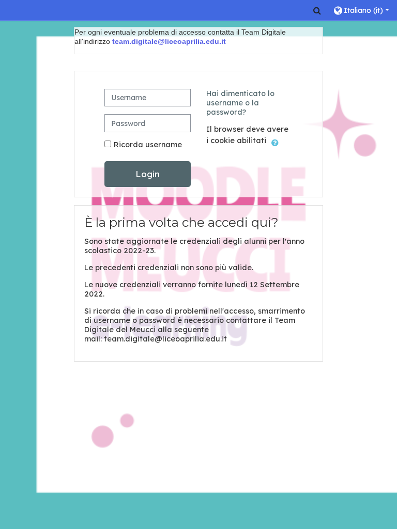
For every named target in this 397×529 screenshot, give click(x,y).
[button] (317, 10)
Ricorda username (148, 144)
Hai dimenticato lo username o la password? (240, 103)
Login (147, 173)
